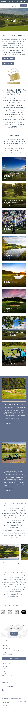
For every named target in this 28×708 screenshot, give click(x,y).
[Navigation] (3, 5)
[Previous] (18, 563)
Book (23, 5)
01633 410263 (17, 124)
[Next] (22, 563)
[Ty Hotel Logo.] (3, 613)
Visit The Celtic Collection (6, 701)
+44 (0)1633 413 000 (7, 654)
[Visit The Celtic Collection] (23, 1)
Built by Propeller (6, 705)
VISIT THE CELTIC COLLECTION (9, 1)
